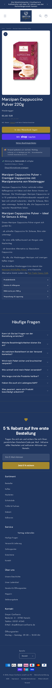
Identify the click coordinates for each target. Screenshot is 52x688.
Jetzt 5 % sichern (26, 465)
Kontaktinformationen (28, 679)
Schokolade (10, 500)
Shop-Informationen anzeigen (16, 167)
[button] (5, 16)
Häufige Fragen (11, 537)
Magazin (8, 594)
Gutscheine (9, 555)
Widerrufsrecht (43, 679)
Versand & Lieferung (13, 543)
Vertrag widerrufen (26, 532)
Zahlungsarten (10, 549)
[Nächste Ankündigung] (47, 4)
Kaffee (7, 489)
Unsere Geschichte (12, 576)
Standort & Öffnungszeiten (15, 588)
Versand (12, 122)
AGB (7, 679)
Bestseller (9, 483)
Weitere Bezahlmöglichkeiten (26, 143)
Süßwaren (9, 517)
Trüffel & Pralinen (12, 506)
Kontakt (8, 560)
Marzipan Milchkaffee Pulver (14, 269)
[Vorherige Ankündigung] (4, 4)
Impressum (15, 679)
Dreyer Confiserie (15, 675)
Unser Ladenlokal (12, 582)
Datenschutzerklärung (41, 675)
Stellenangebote (11, 599)
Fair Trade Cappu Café (38, 273)
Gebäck (8, 512)
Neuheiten (9, 494)
